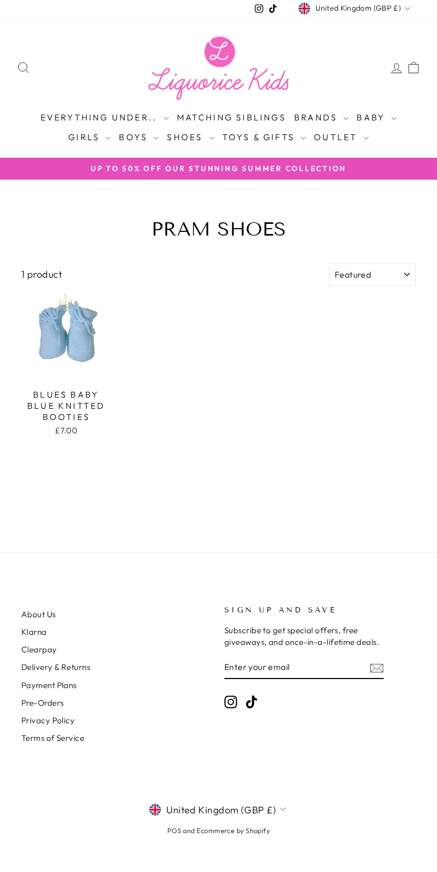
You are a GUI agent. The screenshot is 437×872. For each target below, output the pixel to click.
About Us (38, 614)
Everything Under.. (101, 117)
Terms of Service (52, 738)
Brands (317, 117)
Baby (373, 117)
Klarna (34, 632)
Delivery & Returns (55, 667)
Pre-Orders (42, 703)
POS (174, 830)
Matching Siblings (231, 117)
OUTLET (337, 137)
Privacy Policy (48, 720)
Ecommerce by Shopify (233, 830)
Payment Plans (49, 685)
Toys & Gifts (260, 137)
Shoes (186, 137)
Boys (135, 137)
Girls (85, 137)
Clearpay (39, 649)
